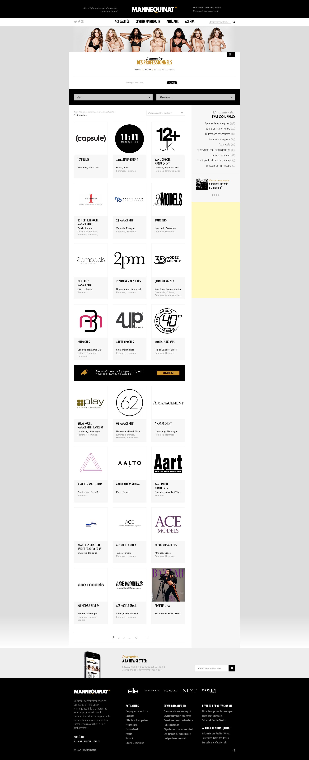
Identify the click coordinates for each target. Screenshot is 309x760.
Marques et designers (222, 139)
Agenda (218, 7)
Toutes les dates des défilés (215, 738)
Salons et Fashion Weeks (220, 128)
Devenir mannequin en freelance (178, 720)
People (129, 734)
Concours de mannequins (220, 166)
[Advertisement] (216, 250)
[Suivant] (147, 638)
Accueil (138, 70)
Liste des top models (212, 716)
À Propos (78, 741)
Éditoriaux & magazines (137, 720)
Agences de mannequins (220, 123)
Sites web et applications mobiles (216, 150)
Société (129, 738)
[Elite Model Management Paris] (133, 690)
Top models (227, 144)
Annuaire (209, 7)
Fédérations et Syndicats (220, 134)
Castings (130, 716)
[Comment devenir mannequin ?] (202, 184)
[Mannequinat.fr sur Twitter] (75, 21)
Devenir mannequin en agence (177, 716)
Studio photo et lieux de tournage (216, 160)
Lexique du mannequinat (175, 738)
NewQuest (234, 750)
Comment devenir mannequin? (205, 10)
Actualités (198, 7)
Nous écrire (79, 737)
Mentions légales (92, 741)
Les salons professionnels (214, 742)
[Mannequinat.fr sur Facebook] (78, 21)
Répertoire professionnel (217, 706)
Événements (131, 725)
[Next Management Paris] (190, 690)
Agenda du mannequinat (216, 728)
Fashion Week (132, 729)
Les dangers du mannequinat (177, 734)
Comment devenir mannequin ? (218, 185)
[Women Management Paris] (208, 690)
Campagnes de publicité (137, 711)
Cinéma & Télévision (135, 743)
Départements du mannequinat (178, 729)
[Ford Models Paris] (152, 690)
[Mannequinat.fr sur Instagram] (82, 21)
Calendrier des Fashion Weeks (216, 733)
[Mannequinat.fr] (154, 9)
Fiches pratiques (171, 725)
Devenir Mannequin (148, 21)
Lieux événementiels (223, 155)
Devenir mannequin (219, 180)
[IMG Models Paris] (171, 690)
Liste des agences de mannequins (218, 711)
